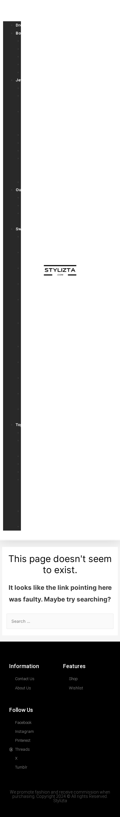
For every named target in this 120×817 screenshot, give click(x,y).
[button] (12, 8)
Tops (20, 424)
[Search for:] (60, 621)
